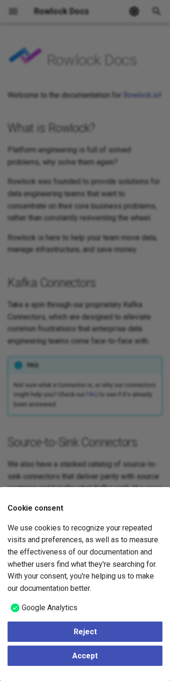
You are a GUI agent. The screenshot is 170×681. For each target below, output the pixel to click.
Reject (85, 631)
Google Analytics (49, 607)
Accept (85, 655)
